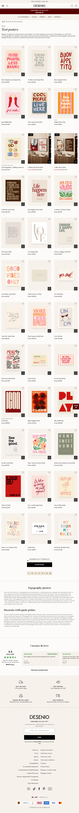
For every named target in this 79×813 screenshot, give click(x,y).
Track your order (46, 757)
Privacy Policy (37, 742)
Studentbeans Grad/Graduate (28, 770)
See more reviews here (39, 670)
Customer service (46, 753)
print (18, 599)
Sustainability (34, 763)
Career (36, 760)
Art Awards (34, 780)
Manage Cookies (46, 773)
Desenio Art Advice (47, 750)
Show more (39, 565)
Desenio (45, 807)
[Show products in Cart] (76, 5)
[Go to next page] (50, 573)
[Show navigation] (3, 5)
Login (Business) (33, 783)
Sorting (57, 17)
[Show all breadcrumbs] (4, 22)
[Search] (7, 5)
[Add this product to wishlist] (23, 47)
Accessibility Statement (30, 766)
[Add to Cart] (23, 74)
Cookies (43, 763)
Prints (10, 21)
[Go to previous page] (28, 573)
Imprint (36, 757)
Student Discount (32, 773)
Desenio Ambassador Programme (27, 776)
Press (36, 753)
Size (49, 17)
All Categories (23, 17)
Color (34, 17)
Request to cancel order (48, 770)
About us (35, 750)
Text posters (18, 21)
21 (46, 573)
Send (39, 737)
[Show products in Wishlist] (72, 5)
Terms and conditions (47, 760)
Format (42, 17)
